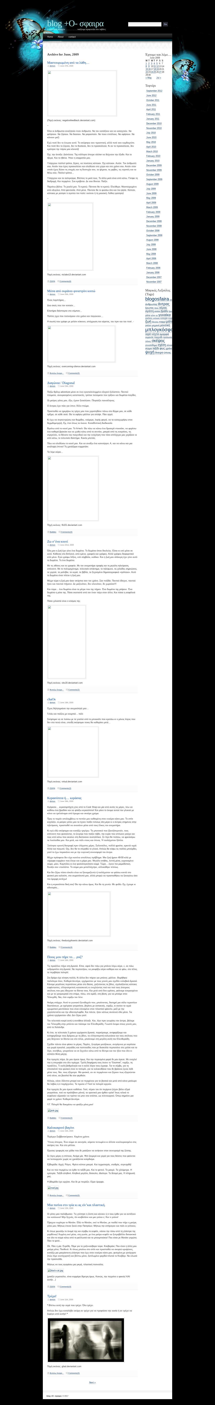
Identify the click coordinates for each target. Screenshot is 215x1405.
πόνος (148, 341)
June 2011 (151, 105)
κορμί (162, 321)
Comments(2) (74, 690)
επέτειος (156, 318)
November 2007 (154, 281)
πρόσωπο (167, 337)
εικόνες (148, 318)
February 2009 (153, 212)
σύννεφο (170, 345)
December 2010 (154, 123)
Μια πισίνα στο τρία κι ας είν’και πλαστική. (76, 1205)
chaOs (51, 699)
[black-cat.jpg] (55, 1270)
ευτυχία (164, 318)
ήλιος (156, 308)
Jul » (158, 77)
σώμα (148, 348)
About (60, 37)
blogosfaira (157, 299)
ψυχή (149, 352)
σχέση (162, 345)
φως (162, 348)
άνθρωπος (151, 304)
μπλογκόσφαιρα (162, 329)
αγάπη (149, 311)
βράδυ (164, 311)
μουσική (165, 325)
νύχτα (155, 334)
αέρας (163, 307)
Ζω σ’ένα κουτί (57, 541)
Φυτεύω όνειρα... (56, 373)
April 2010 (151, 147)
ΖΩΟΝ (52, 281)
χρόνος (170, 348)
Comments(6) (65, 281)
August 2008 (152, 240)
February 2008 (153, 268)
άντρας (164, 304)
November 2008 (154, 226)
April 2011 (151, 109)
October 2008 (152, 230)
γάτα (147, 315)
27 (160, 72)
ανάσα (157, 311)
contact (72, 37)
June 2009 (151, 193)
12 (157, 66)
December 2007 (154, 277)
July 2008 (151, 244)
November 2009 (154, 170)
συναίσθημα (151, 345)
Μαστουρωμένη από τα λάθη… (68, 62)
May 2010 (151, 142)
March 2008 (152, 263)
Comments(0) (74, 373)
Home (50, 37)
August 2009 (152, 184)
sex (171, 300)
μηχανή (156, 325)
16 (149, 69)
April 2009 (151, 202)
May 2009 (151, 198)
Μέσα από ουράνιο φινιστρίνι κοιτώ (71, 291)
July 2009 (151, 188)
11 (155, 66)
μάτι (169, 321)
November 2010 (154, 128)
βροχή (171, 311)
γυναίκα (164, 315)
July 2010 (151, 132)
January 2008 (152, 272)
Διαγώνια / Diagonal (61, 383)
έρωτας (149, 307)
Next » (92, 1382)
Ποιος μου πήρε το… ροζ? (65, 957)
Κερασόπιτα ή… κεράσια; (64, 798)
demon (52, 66)
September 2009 (154, 179)
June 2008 (151, 249)
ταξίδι (156, 348)
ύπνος (167, 352)
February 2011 (153, 114)
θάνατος (155, 322)
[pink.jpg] (53, 1110)
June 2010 (151, 137)
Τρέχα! (52, 1296)
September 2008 (154, 235)
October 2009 (152, 174)
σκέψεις (158, 341)
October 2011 (152, 100)
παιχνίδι (158, 337)
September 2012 (154, 91)
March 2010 (152, 151)
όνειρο (159, 352)
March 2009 (152, 207)
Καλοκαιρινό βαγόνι (60, 1127)
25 (155, 72)
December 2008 (154, 221)
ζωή (148, 321)
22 (147, 72)
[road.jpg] (53, 1188)
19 (157, 69)
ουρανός (149, 337)
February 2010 (153, 156)
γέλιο (153, 315)
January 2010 (152, 160)
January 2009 (152, 216)
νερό (148, 334)
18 (155, 69)
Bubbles (53, 532)
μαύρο (148, 325)
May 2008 (151, 254)
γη (157, 315)
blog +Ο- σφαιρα (75, 23)
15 (147, 69)
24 (152, 72)
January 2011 (152, 119)
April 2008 (151, 258)
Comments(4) (66, 947)
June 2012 (151, 95)
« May (149, 77)
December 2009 (154, 165)
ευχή (170, 318)
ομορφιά (164, 334)
